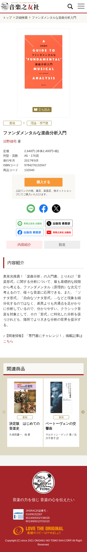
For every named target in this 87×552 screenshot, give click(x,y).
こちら (8, 341)
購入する (43, 182)
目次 (62, 244)
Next (83, 412)
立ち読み (44, 109)
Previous (4, 412)
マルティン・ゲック (57, 434)
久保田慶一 (15, 434)
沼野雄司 (10, 141)
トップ (7, 17)
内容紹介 (24, 244)
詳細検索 (22, 17)
